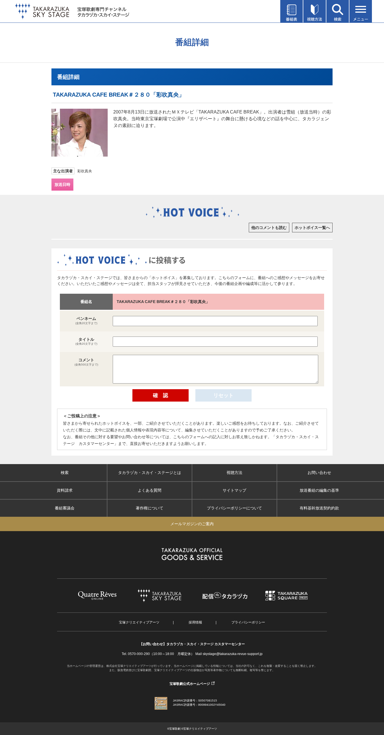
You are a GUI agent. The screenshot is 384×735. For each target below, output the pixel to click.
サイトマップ (234, 490)
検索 (65, 472)
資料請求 (65, 490)
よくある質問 (149, 490)
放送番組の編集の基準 (319, 490)
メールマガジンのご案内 (192, 524)
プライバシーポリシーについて (234, 508)
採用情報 (195, 622)
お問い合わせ (319, 472)
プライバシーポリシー (248, 622)
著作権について (149, 508)
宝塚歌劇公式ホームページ (190, 684)
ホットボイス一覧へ (312, 227)
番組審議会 (64, 508)
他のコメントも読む (269, 227)
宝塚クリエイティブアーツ (139, 622)
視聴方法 (234, 472)
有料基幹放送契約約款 (319, 508)
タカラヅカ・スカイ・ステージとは (149, 472)
